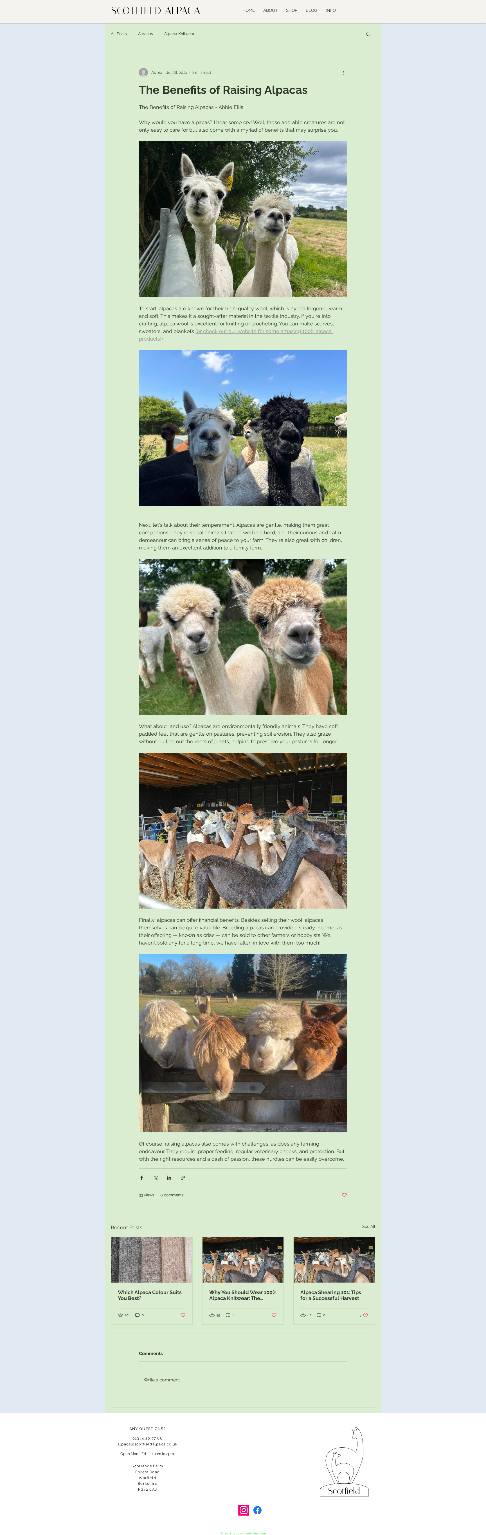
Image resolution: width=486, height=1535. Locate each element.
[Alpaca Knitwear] (151, 1260)
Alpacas (145, 33)
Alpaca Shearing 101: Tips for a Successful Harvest (330, 1295)
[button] (330, 10)
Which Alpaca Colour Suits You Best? (150, 1295)
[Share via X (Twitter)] (155, 1177)
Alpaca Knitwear (179, 33)
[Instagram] (243, 1510)
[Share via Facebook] (141, 1177)
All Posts (119, 33)
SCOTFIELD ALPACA (155, 11)
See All (368, 1226)
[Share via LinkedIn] (169, 1177)
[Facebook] (257, 1510)
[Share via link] (183, 1177)
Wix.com (259, 1533)
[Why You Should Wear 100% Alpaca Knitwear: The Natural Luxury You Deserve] (243, 1260)
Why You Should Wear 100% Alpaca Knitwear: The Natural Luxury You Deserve (243, 1295)
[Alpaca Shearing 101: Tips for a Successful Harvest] (334, 1260)
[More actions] (343, 72)
